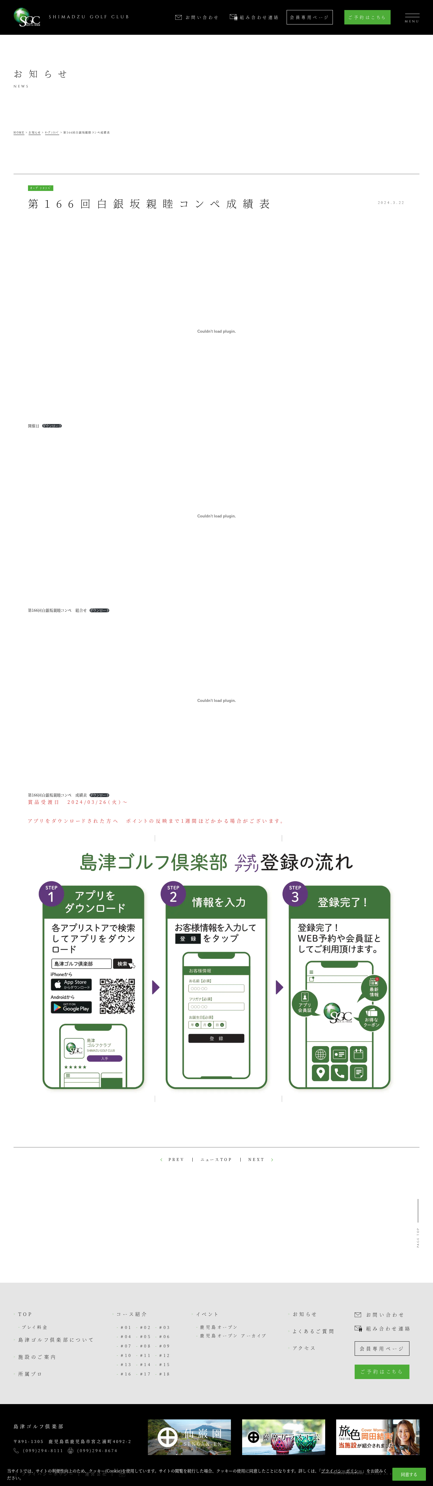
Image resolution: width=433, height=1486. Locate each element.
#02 (145, 1327)
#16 (126, 1374)
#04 (126, 1336)
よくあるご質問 (314, 1331)
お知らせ (305, 1314)
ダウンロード (52, 426)
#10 (126, 1355)
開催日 (33, 425)
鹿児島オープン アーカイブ (233, 1335)
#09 (165, 1346)
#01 (126, 1327)
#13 (126, 1364)
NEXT (256, 1160)
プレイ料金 (35, 1327)
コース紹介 (132, 1314)
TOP (25, 1314)
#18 (165, 1374)
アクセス (305, 1348)
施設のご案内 (37, 1356)
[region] (216, 1472)
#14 (145, 1364)
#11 (145, 1355)
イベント (207, 1314)
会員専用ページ (309, 17)
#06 (165, 1336)
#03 (165, 1327)
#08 (145, 1346)
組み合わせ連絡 (388, 1328)
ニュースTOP (216, 1160)
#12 (165, 1355)
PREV (176, 1160)
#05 (145, 1336)
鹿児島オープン (219, 1327)
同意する (409, 1474)
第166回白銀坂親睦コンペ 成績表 (57, 795)
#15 (165, 1364)
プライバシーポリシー (341, 1471)
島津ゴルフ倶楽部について (56, 1339)
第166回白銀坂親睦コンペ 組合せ (57, 610)
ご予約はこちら (367, 17)
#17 (145, 1374)
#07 (126, 1346)
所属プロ (31, 1373)
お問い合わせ (385, 1314)
